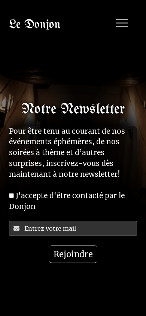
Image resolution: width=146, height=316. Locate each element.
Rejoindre (72, 254)
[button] (122, 24)
